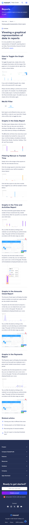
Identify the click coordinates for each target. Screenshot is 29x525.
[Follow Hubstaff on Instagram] (11, 507)
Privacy (11, 522)
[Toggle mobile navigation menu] (26, 3)
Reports (11, 21)
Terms (6, 522)
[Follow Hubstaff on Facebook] (8, 507)
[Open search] (22, 2)
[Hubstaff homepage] (14, 515)
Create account (14, 493)
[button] (25, 521)
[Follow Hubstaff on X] (14, 507)
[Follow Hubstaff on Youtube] (21, 507)
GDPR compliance (20, 522)
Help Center (15, 2)
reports (11, 48)
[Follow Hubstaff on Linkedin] (18, 507)
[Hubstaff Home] (6, 3)
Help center (4, 21)
